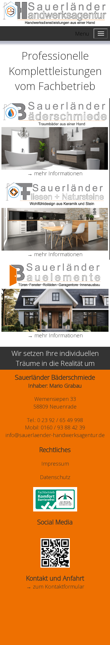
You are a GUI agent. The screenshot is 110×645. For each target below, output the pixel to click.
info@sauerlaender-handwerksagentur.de (55, 435)
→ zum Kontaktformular (55, 586)
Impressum (55, 463)
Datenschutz (55, 477)
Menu (82, 33)
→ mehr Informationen (54, 173)
